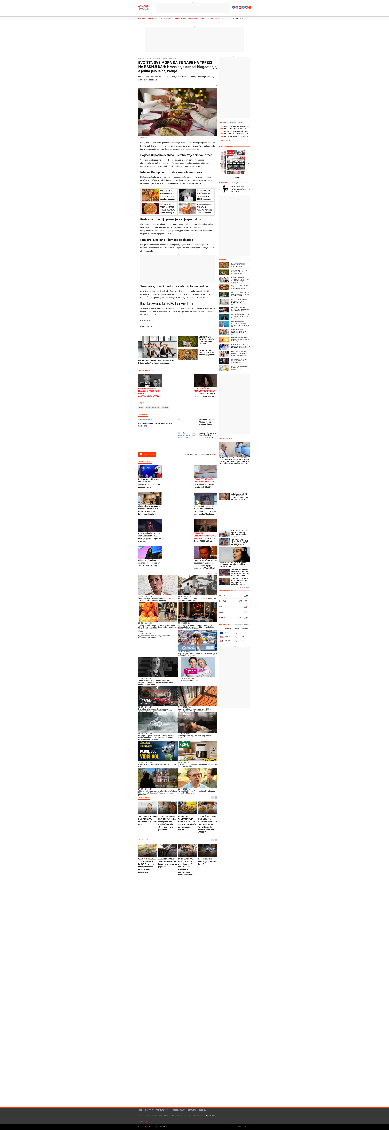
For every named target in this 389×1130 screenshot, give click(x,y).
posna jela (165, 407)
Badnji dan (155, 407)
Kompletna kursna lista (241, 624)
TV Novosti (215, 18)
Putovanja (175, 18)
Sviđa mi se (190, 454)
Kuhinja (167, 18)
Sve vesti (222, 260)
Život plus (158, 18)
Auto (207, 18)
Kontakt (148, 1121)
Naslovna (141, 18)
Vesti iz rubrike (144, 840)
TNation (247, 1127)
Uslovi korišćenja (210, 1116)
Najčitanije (232, 122)
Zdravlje (150, 18)
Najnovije (223, 122)
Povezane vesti (144, 797)
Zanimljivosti (192, 18)
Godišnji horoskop (237, 183)
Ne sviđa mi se (207, 454)
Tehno (201, 18)
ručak (141, 407)
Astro (183, 18)
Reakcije (240, 122)
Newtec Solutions (238, 1127)
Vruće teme (143, 414)
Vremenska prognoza (227, 590)
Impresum (141, 1121)
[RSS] (248, 260)
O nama (202, 1116)
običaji (148, 407)
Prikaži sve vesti (226, 140)
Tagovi (141, 403)
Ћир (246, 7)
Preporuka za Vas (145, 371)
